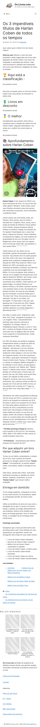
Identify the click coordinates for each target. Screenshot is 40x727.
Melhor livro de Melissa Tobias (19, 577)
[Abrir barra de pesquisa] (35, 14)
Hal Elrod (11, 568)
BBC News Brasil (9, 709)
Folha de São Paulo (10, 693)
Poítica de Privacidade (11, 676)
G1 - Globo (7, 699)
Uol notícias (7, 704)
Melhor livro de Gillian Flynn (18, 585)
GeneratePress (31, 724)
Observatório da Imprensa (12, 714)
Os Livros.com (23, 4)
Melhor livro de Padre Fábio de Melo (21, 581)
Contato (6, 682)
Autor (7, 591)
